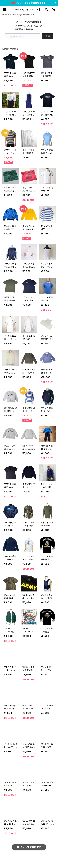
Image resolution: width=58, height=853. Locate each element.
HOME (5, 14)
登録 (48, 36)
